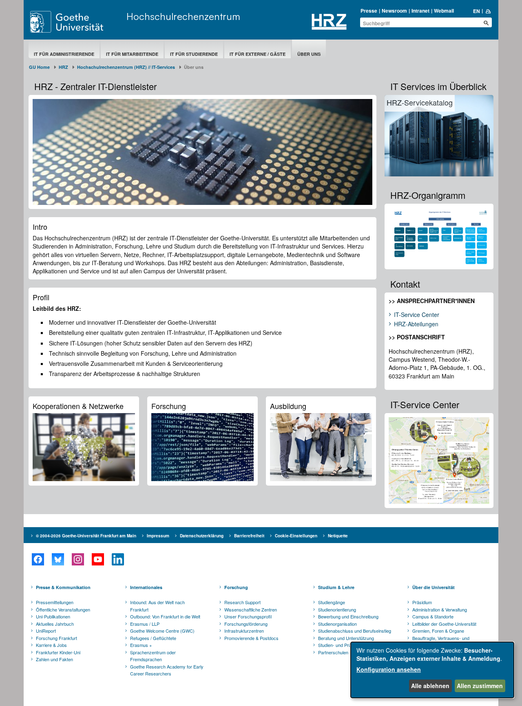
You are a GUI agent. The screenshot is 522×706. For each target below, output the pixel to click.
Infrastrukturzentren (244, 630)
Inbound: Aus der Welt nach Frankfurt (157, 606)
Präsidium (422, 602)
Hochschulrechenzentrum (183, 16)
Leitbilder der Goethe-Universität (444, 623)
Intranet (420, 10)
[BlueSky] (58, 559)
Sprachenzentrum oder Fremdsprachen (153, 656)
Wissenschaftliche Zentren (250, 609)
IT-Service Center (416, 315)
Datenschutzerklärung (201, 536)
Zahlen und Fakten (54, 659)
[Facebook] (38, 559)
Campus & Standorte (432, 616)
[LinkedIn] (117, 559)
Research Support (242, 602)
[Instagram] (78, 559)
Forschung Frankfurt (56, 638)
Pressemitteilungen (54, 602)
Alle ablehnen (430, 686)
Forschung (236, 587)
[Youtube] (97, 559)
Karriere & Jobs (51, 645)
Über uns (309, 54)
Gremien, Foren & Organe (438, 630)
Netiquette (338, 536)
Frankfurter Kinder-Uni (58, 652)
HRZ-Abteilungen (416, 324)
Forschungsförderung (246, 623)
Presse (369, 10)
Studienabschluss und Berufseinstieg (354, 630)
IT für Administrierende (64, 54)
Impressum (158, 536)
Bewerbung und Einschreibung (348, 616)
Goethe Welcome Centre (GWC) (162, 630)
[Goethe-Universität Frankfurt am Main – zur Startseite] (76, 22)
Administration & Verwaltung (439, 609)
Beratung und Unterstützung (346, 638)
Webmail (444, 10)
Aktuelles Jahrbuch (55, 623)
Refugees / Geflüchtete (153, 638)
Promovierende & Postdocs (251, 638)
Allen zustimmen (480, 686)
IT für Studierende (194, 54)
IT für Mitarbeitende (132, 54)
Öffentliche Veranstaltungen (63, 609)
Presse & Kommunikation (63, 587)
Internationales (146, 587)
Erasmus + (141, 645)
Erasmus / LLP (144, 623)
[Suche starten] (486, 23)
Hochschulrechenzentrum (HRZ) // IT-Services (126, 67)
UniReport (46, 630)
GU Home (39, 67)
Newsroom (394, 10)
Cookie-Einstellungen (296, 536)
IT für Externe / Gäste (257, 54)
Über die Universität (433, 587)
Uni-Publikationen (53, 616)
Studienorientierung (337, 609)
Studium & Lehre (336, 587)
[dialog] (432, 670)
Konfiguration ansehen (388, 669)
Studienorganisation (337, 623)
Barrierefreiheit (249, 536)
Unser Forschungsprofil (248, 616)
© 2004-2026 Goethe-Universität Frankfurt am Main (86, 536)
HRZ (63, 67)
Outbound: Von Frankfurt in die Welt (165, 616)
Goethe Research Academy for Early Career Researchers (166, 670)
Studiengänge (331, 602)
